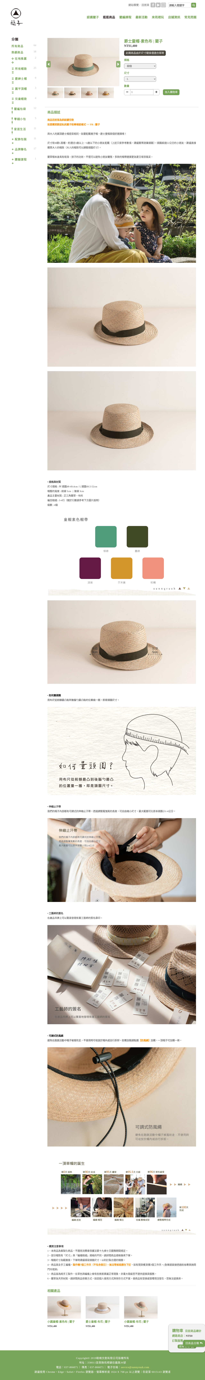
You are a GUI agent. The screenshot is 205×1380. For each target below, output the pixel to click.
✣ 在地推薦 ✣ (19, 60)
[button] (55, 93)
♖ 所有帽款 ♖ (19, 70)
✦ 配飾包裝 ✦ (19, 141)
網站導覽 (133, 5)
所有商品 (17, 46)
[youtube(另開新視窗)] (158, 5)
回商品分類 (192, 1343)
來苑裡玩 (158, 17)
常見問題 (190, 17)
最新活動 (141, 17)
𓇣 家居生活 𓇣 (19, 131)
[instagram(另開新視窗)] (163, 5)
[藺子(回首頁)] (17, 17)
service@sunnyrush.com (135, 1367)
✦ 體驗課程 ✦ (19, 161)
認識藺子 (93, 17)
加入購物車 (171, 92)
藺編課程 (125, 17)
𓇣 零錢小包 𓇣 (19, 121)
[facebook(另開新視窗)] (153, 5)
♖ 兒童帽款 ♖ (19, 100)
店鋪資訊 (174, 17)
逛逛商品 (109, 17)
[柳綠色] (83, 62)
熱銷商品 (17, 52)
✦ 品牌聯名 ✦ (19, 151)
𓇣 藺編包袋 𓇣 (19, 111)
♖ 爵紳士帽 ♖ (19, 80)
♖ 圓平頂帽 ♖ (19, 90)
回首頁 (145, 5)
